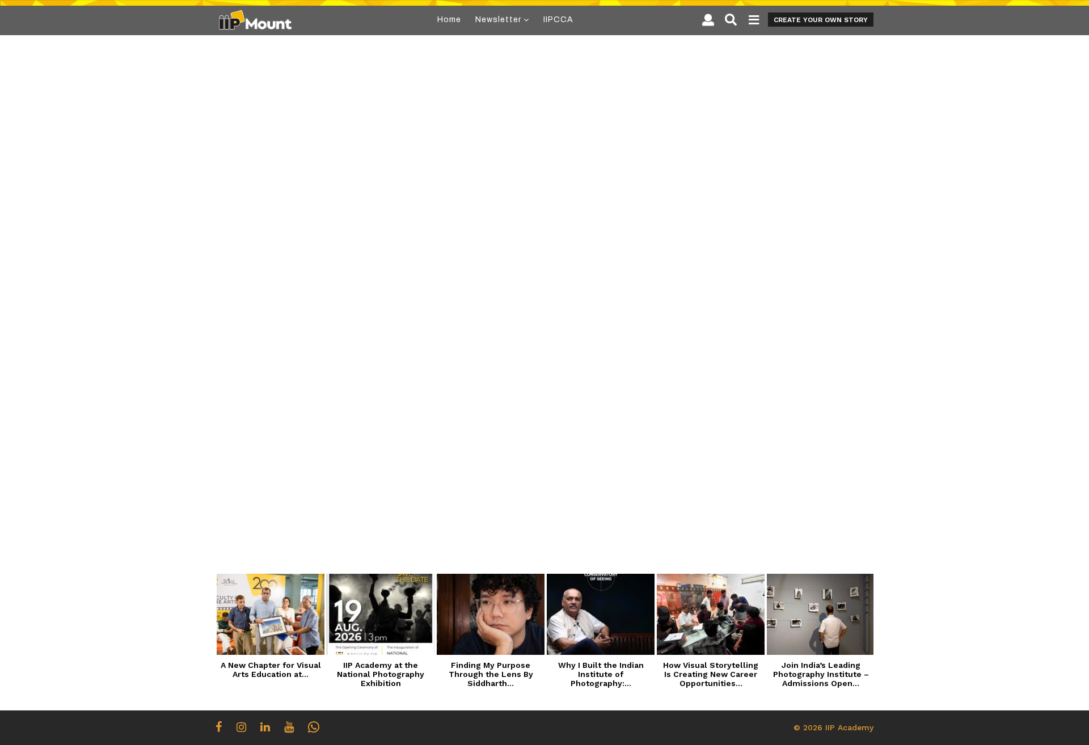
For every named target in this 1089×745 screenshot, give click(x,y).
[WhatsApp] (313, 727)
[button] (708, 20)
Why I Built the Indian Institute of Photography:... (601, 674)
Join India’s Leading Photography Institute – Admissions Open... (821, 674)
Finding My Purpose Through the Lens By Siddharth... (491, 674)
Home (449, 19)
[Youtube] (289, 727)
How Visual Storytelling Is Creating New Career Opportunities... (710, 674)
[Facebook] (219, 727)
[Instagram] (241, 727)
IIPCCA (558, 19)
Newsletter (498, 19)
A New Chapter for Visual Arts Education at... (271, 670)
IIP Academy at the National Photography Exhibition (380, 674)
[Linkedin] (265, 727)
